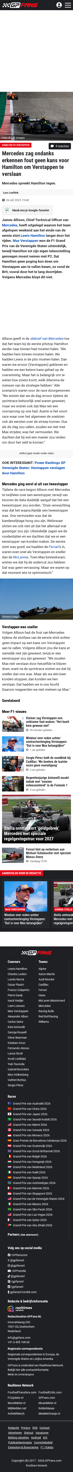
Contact (45, 1427)
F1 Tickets (47, 1447)
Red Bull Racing (48, 1016)
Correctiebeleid (43, 1442)
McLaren (20, 557)
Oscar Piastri (16, 984)
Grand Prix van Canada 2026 (31, 1130)
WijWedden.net (17, 1408)
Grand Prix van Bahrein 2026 (31, 1188)
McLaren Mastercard (52, 1000)
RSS (35, 1427)
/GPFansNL (19, 1271)
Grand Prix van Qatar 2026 (30, 1220)
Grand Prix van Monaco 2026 (31, 1135)
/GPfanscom (19, 1255)
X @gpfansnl (16, 1260)
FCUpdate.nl (15, 1397)
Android (36, 1437)
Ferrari (54, 547)
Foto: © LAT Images (13, 137)
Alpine (42, 968)
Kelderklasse (46, 1408)
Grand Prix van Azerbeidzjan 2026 (34, 1183)
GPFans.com (47, 1397)
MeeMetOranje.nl (49, 1413)
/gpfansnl (17, 1281)
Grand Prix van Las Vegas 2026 (33, 1214)
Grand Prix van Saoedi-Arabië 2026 (35, 1119)
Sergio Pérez (15, 1085)
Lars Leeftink (10, 192)
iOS (45, 1437)
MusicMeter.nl (47, 1403)
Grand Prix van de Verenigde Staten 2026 (38, 1198)
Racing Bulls (46, 1011)
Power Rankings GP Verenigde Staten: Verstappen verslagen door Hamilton (33, 468)
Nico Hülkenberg (18, 1074)
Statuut (28, 1432)
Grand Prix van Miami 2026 (30, 1124)
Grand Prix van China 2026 (30, 1108)
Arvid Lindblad (17, 1058)
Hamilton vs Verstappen (15, 145)
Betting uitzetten (18, 1437)
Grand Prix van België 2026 (30, 1156)
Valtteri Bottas (17, 1080)
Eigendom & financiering (23, 1447)
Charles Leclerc (17, 974)
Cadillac (43, 984)
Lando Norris (16, 979)
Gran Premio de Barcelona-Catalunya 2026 (40, 1140)
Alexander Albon (18, 1016)
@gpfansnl (17, 1265)
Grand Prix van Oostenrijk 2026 (32, 1146)
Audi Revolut (46, 979)
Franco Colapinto (18, 990)
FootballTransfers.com (22, 1392)
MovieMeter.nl (16, 1403)
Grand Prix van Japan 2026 (30, 1114)
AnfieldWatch (16, 1413)
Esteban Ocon (16, 1043)
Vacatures (41, 1432)
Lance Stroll (15, 1053)
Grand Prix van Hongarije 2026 (32, 1161)
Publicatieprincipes (20, 1442)
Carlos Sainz (15, 1021)
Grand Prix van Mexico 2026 (30, 1204)
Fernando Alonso (18, 1048)
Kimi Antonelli (16, 1027)
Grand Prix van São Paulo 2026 (32, 1209)
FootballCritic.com (50, 1392)
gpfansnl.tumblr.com (23, 1292)
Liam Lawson (16, 1005)
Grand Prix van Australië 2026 (31, 1103)
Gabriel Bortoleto (18, 1069)
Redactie (13, 1427)
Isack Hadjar (16, 1000)
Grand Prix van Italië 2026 (29, 1172)
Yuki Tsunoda (16, 1064)
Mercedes (9, 225)
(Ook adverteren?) (29, 1234)
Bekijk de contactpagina (21, 1374)
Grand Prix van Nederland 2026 (32, 1167)
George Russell (17, 1032)
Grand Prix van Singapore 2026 (32, 1193)
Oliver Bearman (17, 1037)
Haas (42, 995)
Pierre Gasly (15, 995)
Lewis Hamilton (33, 235)
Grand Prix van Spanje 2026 (30, 1177)
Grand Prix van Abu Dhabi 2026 (32, 1225)
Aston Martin (47, 974)
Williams (44, 1021)
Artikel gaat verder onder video (36, 453)
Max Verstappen (25, 241)
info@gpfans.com (19, 1337)
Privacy (25, 1427)
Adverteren (15, 1432)
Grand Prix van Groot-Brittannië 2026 (36, 1151)
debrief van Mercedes (46, 338)
